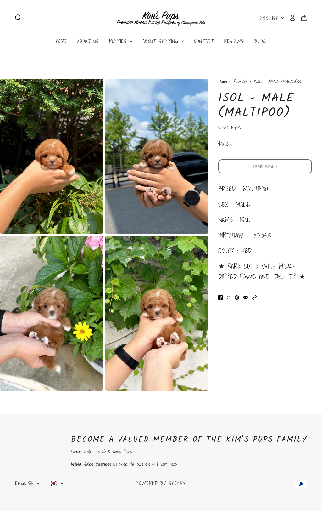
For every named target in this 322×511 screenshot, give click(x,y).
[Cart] (304, 18)
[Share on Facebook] (220, 296)
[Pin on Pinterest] (237, 296)
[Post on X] (229, 296)
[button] (254, 296)
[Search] (18, 17)
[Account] (292, 18)
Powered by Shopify (161, 483)
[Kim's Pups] (161, 18)
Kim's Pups (229, 127)
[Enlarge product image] (51, 156)
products (240, 82)
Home (222, 82)
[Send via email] (245, 296)
